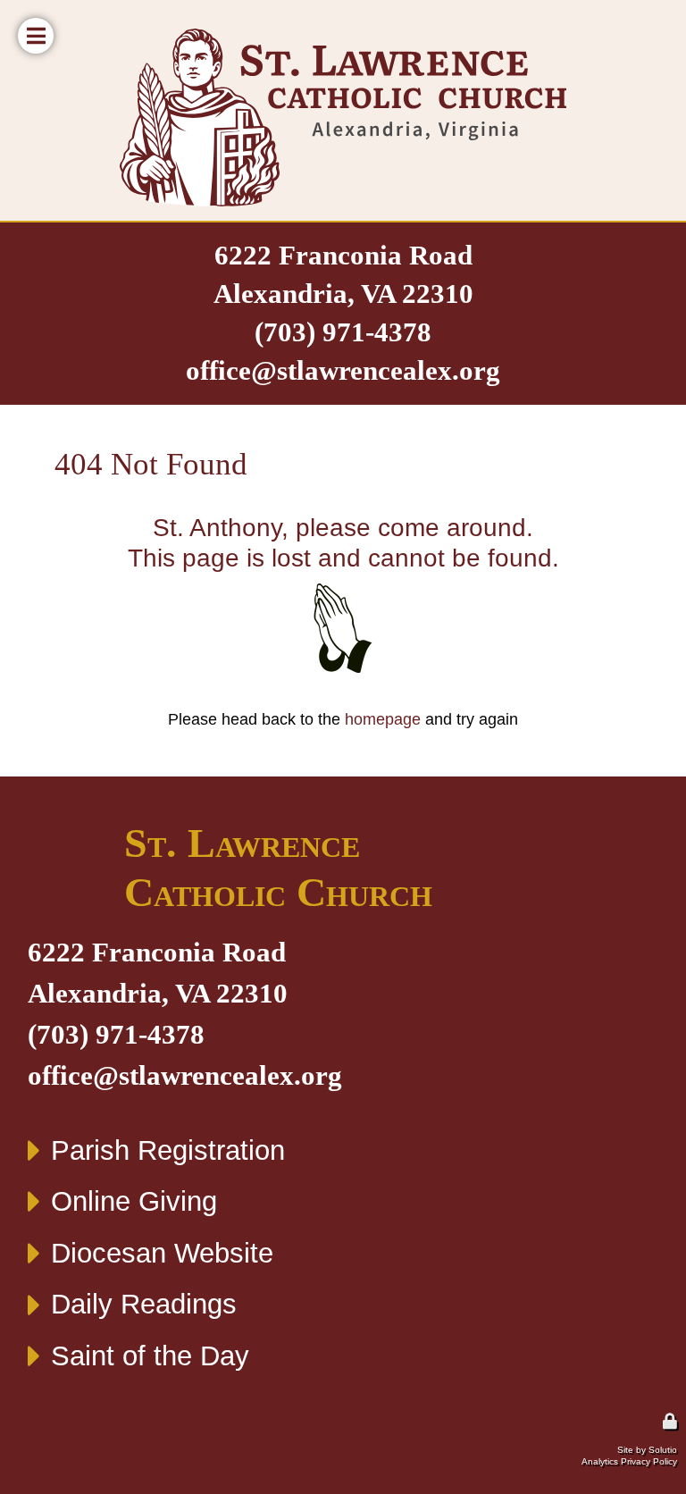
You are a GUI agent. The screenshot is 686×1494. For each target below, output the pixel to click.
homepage (383, 719)
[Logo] (342, 117)
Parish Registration (168, 1150)
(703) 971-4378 (343, 332)
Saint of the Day (150, 1356)
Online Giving (134, 1201)
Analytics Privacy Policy (629, 1461)
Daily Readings (144, 1304)
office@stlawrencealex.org (343, 371)
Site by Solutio (647, 1450)
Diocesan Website (162, 1253)
